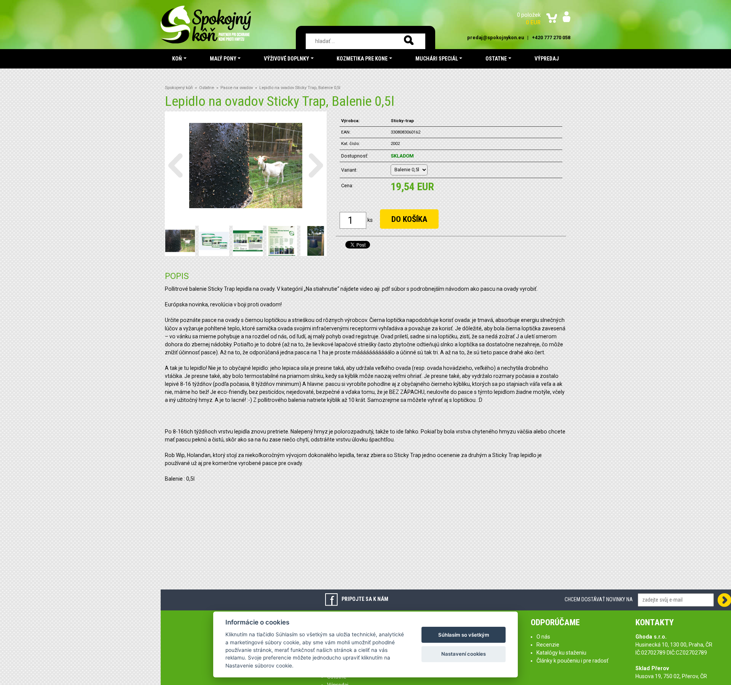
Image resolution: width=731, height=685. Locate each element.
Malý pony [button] (223, 59)
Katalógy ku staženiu (561, 653)
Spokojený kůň (179, 87)
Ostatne (206, 87)
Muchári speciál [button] (436, 59)
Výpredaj (547, 59)
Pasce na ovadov (236, 87)
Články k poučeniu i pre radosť (572, 661)
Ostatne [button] (496, 59)
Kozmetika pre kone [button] (362, 59)
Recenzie (547, 645)
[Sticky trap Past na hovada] (248, 240)
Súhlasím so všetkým (463, 635)
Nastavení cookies (463, 654)
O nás (543, 637)
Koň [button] (177, 59)
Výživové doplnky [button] (286, 59)
